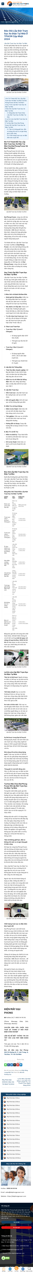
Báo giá (3, 1271)
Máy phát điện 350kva (13, 1113)
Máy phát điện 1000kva (13, 1150)
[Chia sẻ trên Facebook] (8, 1064)
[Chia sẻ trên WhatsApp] (5, 1064)
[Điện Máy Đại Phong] (18, 4)
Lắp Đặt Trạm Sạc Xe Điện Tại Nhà (15, 43)
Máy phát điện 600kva (13, 1128)
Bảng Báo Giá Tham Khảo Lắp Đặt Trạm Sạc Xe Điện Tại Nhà (16, 115)
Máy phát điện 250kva (13, 1105)
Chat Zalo (10, 1271)
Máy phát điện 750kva (13, 1135)
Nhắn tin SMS (29, 1271)
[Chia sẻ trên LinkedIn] (20, 1064)
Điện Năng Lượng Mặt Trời (12, 21)
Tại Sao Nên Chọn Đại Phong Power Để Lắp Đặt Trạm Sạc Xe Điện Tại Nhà (15, 125)
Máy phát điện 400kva (13, 1116)
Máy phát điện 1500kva (13, 1154)
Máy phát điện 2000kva (14, 1158)
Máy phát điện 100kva (13, 1098)
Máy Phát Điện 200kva (13, 1101)
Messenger (22, 1271)
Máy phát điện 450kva (13, 1120)
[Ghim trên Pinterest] (17, 1064)
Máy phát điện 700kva (13, 1131)
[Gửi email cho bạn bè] (14, 1064)
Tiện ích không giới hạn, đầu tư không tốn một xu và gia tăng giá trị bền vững (17, 131)
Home (2, 21)
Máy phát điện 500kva (13, 1124)
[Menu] (2, 3)
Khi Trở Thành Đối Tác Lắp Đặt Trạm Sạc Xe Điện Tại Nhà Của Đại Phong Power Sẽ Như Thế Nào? (16, 100)
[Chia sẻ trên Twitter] (11, 1064)
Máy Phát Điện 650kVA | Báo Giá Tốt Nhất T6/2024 (8, 1082)
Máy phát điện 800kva (13, 1139)
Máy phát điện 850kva (13, 1143)
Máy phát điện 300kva (13, 1109)
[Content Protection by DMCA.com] (5, 1258)
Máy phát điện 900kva (13, 1147)
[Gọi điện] (16, 1268)
